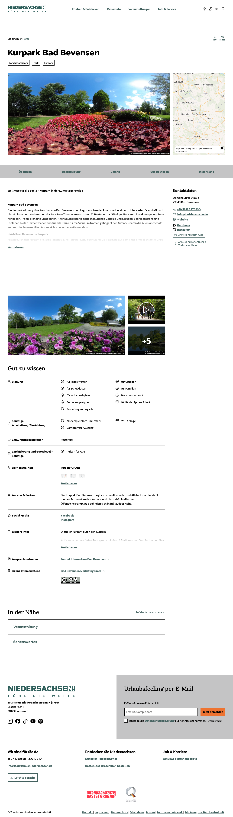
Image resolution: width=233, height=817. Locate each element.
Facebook (67, 515)
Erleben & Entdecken (85, 9)
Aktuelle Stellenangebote (180, 759)
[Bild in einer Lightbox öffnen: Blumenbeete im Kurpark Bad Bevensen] (66, 325)
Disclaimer (137, 812)
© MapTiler (190, 148)
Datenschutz (119, 812)
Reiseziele (114, 9)
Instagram (67, 520)
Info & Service (167, 9)
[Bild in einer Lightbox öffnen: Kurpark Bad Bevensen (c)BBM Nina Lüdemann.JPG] (89, 114)
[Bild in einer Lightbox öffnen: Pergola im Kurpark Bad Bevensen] (146, 341)
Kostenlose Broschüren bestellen (107, 766)
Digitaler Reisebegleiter (101, 759)
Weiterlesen (16, 247)
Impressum (102, 812)
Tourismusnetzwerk (170, 812)
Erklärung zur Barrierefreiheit (204, 812)
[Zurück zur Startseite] (27, 8)
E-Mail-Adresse (141, 703)
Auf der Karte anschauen (150, 612)
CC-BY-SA (166, 153)
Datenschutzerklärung (160, 721)
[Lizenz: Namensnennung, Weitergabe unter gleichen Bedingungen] (70, 582)
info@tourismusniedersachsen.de (30, 766)
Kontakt (87, 812)
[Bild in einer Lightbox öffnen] (41, 691)
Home (26, 39)
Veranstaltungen (139, 9)
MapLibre (180, 148)
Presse (150, 812)
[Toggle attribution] (222, 148)
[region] (199, 114)
